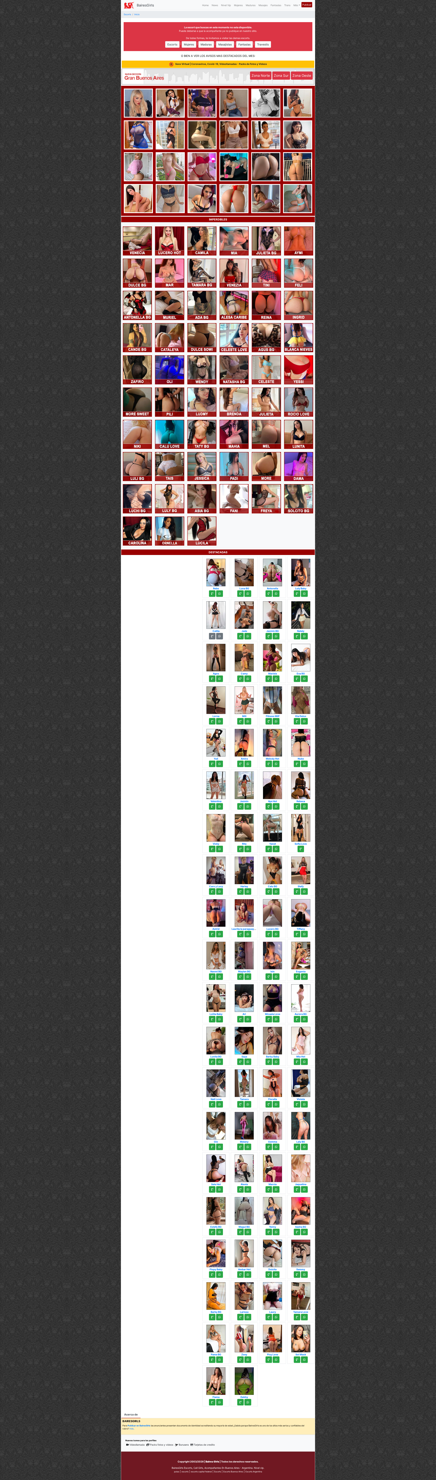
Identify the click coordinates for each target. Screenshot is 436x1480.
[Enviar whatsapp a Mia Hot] (304, 1062)
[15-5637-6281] (212, 678)
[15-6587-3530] (269, 849)
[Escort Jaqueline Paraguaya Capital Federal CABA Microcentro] (300, 1167)
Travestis (263, 44)
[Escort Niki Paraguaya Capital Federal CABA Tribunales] (137, 434)
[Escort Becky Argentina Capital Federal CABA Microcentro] (138, 198)
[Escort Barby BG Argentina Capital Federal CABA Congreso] (215, 1295)
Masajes (263, 5)
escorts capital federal (201, 1471)
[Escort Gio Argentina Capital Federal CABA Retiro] (215, 1124)
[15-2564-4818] (240, 678)
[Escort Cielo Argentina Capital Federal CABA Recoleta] (170, 102)
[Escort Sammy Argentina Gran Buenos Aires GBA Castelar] (300, 1252)
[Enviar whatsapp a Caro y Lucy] (219, 891)
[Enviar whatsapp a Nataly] (304, 636)
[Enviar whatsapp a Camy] (247, 678)
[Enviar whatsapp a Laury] (276, 1317)
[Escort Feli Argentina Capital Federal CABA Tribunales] (298, 273)
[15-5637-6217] (240, 1062)
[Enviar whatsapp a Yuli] (219, 764)
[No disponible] (212, 636)
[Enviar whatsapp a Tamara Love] (304, 1317)
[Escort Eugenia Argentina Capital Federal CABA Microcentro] (300, 954)
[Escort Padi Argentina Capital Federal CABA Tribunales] (234, 466)
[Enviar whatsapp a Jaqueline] (304, 1189)
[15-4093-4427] (212, 1359)
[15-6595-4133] (240, 1019)
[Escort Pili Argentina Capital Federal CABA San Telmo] (169, 401)
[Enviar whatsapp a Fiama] (219, 1402)
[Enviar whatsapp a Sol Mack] (304, 1359)
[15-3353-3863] (240, 593)
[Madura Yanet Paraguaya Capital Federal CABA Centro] (272, 827)
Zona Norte (261, 76)
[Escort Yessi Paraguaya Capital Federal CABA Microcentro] (298, 369)
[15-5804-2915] (269, 764)
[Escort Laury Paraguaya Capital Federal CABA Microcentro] (272, 1295)
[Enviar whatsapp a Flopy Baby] (219, 1274)
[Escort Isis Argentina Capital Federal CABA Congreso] (272, 954)
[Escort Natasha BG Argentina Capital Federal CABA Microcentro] (234, 369)
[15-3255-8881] (240, 1189)
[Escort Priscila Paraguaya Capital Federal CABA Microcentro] (138, 134)
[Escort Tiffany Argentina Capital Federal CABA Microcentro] (300, 912)
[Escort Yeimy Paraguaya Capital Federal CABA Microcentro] (272, 1210)
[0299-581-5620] (297, 1019)
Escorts (172, 44)
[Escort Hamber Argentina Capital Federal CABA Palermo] (202, 102)
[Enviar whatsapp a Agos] (219, 678)
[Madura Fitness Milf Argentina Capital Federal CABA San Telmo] (272, 699)
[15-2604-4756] (240, 764)
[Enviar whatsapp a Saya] (247, 1062)
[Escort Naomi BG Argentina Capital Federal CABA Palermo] (215, 954)
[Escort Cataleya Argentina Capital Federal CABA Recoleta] (169, 337)
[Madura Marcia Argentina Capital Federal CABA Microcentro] (272, 1167)
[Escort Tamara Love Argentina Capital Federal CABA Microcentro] (300, 1295)
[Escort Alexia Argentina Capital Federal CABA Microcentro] (244, 1167)
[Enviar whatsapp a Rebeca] (304, 806)
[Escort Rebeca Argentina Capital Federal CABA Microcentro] (300, 784)
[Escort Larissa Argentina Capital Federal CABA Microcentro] (244, 1295)
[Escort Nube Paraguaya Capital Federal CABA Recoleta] (300, 741)
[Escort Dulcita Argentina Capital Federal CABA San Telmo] (272, 1252)
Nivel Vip (226, 5)
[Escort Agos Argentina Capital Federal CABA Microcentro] (215, 656)
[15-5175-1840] (212, 1189)
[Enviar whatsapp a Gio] (219, 1147)
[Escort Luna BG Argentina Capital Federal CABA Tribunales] (244, 571)
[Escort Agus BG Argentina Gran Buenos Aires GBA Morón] (266, 337)
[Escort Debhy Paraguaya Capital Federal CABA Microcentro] (244, 1380)
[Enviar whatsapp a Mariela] (276, 678)
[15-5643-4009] (240, 806)
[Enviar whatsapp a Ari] (247, 1019)
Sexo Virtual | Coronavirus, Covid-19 (221, 63)
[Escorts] (129, 5)
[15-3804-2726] (212, 976)
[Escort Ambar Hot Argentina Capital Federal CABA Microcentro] (244, 1252)
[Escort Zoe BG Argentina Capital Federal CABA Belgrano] (265, 134)
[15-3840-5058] (297, 1274)
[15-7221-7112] (240, 976)
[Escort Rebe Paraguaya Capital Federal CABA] (215, 571)
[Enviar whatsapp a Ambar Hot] (247, 1274)
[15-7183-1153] (297, 678)
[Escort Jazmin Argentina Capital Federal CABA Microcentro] (244, 784)
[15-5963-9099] (269, 891)
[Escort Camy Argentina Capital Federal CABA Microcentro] (244, 656)
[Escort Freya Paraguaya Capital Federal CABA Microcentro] (266, 498)
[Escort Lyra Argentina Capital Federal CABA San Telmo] (297, 166)
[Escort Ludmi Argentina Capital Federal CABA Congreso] (201, 401)
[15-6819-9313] (212, 764)
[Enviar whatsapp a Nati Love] (219, 1104)
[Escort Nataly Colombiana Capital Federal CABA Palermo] (300, 614)
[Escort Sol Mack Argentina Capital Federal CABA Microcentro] (300, 1337)
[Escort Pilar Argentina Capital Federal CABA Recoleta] (297, 134)
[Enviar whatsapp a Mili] (247, 721)
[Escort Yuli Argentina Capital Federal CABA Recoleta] (215, 741)
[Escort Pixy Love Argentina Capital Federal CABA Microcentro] (272, 1337)
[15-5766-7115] (240, 1402)
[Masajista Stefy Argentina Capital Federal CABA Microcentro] (300, 869)
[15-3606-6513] (269, 1104)
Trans (287, 5)
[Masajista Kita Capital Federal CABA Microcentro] (170, 134)
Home (205, 5)
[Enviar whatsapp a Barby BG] (219, 1317)
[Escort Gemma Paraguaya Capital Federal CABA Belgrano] (272, 1124)
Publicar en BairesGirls (139, 1425)
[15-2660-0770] (212, 721)
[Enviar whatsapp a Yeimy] (276, 1232)
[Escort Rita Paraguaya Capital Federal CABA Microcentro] (244, 827)
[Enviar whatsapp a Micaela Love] (276, 1019)
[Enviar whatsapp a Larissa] (247, 1317)
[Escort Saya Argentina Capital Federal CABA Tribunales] (244, 1039)
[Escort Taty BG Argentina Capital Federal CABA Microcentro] (201, 434)
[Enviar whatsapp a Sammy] (304, 1274)
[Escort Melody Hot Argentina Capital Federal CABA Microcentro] (272, 741)
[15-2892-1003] (269, 1232)
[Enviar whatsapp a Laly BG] (304, 1147)
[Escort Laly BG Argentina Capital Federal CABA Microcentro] (300, 1124)
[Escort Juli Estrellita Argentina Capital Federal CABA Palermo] (202, 134)
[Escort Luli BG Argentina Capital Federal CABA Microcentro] (137, 466)
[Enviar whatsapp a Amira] (247, 764)
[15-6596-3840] (269, 1147)
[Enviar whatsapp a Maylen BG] (247, 976)
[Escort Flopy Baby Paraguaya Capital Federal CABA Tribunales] (215, 1252)
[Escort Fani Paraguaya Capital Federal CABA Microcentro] (234, 498)
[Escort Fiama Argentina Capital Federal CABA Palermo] (215, 1380)
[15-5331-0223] (297, 1147)
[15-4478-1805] (240, 849)
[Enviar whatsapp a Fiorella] (276, 1104)
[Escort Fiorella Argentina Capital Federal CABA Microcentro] (272, 1082)
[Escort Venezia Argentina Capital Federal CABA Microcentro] (234, 273)
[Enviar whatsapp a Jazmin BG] (276, 636)
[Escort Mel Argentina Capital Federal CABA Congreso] (266, 434)
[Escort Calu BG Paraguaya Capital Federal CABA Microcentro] (272, 869)
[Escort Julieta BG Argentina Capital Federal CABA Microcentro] (266, 240)
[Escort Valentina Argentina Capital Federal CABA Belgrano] (215, 784)
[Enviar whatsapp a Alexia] (247, 1189)
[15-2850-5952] (301, 849)
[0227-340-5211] (297, 1317)
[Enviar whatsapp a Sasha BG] (304, 1232)
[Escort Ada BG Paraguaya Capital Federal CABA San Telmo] (201, 305)
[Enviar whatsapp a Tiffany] (304, 934)
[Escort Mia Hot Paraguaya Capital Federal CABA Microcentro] (300, 1039)
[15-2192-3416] (240, 891)
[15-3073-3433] (297, 891)
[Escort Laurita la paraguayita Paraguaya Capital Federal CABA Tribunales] (244, 912)
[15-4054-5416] (297, 1062)
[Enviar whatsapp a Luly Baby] (304, 593)
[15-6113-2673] (212, 1317)
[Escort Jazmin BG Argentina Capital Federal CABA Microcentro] (272, 614)
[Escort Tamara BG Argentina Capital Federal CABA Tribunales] (201, 273)
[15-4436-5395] (297, 1189)
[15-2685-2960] (269, 934)
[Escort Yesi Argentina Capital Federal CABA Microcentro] (297, 198)
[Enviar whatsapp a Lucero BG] (276, 934)
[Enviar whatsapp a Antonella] (276, 593)
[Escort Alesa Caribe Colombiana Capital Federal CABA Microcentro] (234, 305)
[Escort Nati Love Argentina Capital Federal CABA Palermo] (215, 1082)
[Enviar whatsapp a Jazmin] (247, 806)
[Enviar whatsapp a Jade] (247, 636)
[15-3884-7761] (212, 806)
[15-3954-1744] (297, 1104)
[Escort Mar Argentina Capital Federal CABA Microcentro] (169, 273)
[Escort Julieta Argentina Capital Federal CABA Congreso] (266, 401)
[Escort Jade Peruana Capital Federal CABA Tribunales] (244, 614)
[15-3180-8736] (240, 1104)
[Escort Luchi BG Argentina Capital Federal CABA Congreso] (137, 498)
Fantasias (244, 44)
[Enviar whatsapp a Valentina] (219, 806)
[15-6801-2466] (212, 1232)
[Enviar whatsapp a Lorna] (219, 721)
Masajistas (225, 44)
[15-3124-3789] (269, 1317)
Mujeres (238, 5)
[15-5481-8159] (297, 1232)
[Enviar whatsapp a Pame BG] (219, 1359)
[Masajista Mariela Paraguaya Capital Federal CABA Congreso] (272, 656)
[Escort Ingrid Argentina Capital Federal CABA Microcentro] (298, 305)
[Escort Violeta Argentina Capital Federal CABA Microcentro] (300, 1082)
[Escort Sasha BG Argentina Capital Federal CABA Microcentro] (300, 1210)
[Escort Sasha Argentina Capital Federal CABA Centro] (202, 198)
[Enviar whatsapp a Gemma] (276, 1147)
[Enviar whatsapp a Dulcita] (276, 1274)
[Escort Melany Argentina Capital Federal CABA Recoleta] (244, 1124)
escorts (185, 1471)
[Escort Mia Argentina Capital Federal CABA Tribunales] (234, 240)
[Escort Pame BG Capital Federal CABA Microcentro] (215, 1337)
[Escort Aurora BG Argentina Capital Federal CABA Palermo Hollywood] (300, 997)
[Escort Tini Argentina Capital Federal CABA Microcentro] (266, 273)
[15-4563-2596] (212, 593)
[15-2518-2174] (212, 1104)
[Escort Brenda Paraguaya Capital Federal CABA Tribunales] (234, 401)
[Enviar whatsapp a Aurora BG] (304, 1019)
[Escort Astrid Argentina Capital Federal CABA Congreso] (215, 912)
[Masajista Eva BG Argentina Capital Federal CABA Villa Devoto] (300, 656)
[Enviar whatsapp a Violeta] (304, 1104)
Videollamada (137, 1444)
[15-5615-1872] (240, 1147)
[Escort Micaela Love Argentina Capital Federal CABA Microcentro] (272, 997)
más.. (132, 1428)
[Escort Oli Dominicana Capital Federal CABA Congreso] (169, 369)
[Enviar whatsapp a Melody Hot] (276, 764)
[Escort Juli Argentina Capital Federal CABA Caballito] (170, 198)
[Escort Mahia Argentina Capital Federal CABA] (234, 434)
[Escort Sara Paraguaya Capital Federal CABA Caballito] (265, 198)
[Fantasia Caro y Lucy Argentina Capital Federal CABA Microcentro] (215, 869)
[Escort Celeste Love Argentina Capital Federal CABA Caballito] (234, 337)
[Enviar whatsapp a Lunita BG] (219, 1062)
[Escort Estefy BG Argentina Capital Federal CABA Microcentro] (215, 1210)
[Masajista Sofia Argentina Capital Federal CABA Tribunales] (233, 102)
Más (295, 5)
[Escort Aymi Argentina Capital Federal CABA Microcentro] (298, 240)
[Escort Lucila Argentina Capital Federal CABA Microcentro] (201, 530)
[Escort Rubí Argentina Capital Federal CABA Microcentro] (233, 166)
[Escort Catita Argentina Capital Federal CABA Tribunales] (215, 614)
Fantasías (276, 5)
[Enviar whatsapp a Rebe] (219, 593)
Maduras (250, 5)
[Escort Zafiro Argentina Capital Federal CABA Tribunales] (137, 369)
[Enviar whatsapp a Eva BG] (304, 678)
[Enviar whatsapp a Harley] (247, 891)
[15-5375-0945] (269, 1189)
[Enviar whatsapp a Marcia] (276, 1189)
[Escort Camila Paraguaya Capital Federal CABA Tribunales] (201, 240)
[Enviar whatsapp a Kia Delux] (304, 721)
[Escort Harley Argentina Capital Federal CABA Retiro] (244, 869)
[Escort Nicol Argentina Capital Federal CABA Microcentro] (138, 166)
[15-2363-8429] (269, 593)
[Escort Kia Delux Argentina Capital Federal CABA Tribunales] (300, 699)
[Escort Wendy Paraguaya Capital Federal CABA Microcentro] (201, 369)
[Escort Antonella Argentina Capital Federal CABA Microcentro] (272, 571)
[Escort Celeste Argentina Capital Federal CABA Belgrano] (266, 369)
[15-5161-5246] (297, 636)
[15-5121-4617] (269, 806)
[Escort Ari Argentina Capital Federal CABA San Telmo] (244, 997)
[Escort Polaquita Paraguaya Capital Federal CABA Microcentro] (170, 166)
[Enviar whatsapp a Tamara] (247, 1104)
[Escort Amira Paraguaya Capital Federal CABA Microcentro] (244, 741)
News (215, 5)
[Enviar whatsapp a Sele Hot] (219, 1189)
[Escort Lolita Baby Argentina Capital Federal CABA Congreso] (215, 997)
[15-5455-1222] (269, 1274)
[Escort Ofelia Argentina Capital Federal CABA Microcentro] (138, 102)
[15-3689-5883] (297, 1359)
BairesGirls (145, 5)
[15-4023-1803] (212, 891)
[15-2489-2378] (240, 1317)
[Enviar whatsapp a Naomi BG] (219, 976)
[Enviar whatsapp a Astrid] (219, 934)
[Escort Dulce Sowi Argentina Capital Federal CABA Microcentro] (201, 337)
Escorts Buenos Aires (233, 1471)
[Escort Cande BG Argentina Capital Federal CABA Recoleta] (137, 337)
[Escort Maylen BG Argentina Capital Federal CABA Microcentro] (244, 954)
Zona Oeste (301, 76)
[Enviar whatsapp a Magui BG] (247, 1232)
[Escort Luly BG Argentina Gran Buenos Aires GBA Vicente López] (169, 498)
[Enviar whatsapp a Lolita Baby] (219, 1019)
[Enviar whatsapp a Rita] (247, 849)
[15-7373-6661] (269, 721)
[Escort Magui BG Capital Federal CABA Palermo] (244, 1210)
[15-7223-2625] (240, 636)
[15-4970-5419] (212, 1274)
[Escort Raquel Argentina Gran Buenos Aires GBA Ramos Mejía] (265, 102)
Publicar (306, 4)
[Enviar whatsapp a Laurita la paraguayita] (247, 934)
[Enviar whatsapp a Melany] (247, 1147)
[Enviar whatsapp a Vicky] (219, 849)
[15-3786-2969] (297, 721)
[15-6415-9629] (297, 764)
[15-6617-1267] (269, 1359)
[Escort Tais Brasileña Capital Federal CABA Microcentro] (169, 466)
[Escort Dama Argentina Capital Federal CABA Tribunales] (298, 466)
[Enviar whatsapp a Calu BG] (276, 891)
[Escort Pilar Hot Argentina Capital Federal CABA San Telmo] (202, 166)
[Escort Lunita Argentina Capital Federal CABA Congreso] (298, 434)
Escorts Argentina (253, 1471)
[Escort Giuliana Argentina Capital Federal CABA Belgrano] (297, 102)
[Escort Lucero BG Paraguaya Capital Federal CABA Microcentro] (272, 912)
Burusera (184, 1444)
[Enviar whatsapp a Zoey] (247, 1359)
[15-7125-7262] (212, 1402)
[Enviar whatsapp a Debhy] (247, 1402)
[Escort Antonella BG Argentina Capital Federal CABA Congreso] (137, 305)
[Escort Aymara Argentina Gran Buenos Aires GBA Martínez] (233, 198)
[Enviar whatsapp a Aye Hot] (276, 806)
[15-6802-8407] (212, 849)
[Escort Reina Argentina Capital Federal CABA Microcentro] (266, 305)
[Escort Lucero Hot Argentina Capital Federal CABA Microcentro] (169, 240)
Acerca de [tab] (131, 1414)
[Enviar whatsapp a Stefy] (304, 891)
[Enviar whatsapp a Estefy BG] (219, 1232)
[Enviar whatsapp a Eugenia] (304, 976)
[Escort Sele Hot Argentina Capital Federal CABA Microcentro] (215, 1167)
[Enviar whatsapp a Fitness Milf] (276, 721)
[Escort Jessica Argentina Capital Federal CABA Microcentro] (201, 466)
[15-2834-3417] (269, 678)
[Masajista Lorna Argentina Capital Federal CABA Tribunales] (215, 699)
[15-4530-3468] (240, 934)
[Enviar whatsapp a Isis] (276, 976)
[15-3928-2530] (297, 593)
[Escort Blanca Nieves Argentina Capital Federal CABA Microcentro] (298, 337)
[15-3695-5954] (240, 721)
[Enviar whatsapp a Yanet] (276, 849)
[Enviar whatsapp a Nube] (304, 764)
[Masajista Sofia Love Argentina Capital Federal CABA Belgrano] (300, 827)
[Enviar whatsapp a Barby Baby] (276, 1062)
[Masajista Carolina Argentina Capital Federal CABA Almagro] (137, 530)
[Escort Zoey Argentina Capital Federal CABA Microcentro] (244, 1337)
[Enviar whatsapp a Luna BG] (247, 593)
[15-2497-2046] (297, 934)
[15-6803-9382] (297, 976)
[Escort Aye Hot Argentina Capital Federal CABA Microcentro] (272, 784)
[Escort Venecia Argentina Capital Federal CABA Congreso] (137, 240)
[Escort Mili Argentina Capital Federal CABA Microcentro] (244, 699)
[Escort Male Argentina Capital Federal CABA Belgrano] (233, 134)
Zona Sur (281, 76)
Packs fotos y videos (161, 1444)
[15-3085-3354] (269, 1019)
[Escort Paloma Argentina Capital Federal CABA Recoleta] (265, 166)
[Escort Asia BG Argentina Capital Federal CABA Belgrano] (201, 498)
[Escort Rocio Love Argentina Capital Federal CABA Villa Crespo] (298, 401)
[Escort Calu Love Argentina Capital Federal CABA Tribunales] (169, 434)
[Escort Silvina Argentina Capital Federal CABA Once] (266, 466)
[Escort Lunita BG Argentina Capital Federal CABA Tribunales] (215, 1039)
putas (176, 1471)
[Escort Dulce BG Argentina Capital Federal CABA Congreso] (137, 273)
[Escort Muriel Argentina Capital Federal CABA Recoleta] (169, 305)
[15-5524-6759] (269, 636)
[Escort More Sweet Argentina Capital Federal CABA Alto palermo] (137, 401)
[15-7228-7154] (240, 1359)
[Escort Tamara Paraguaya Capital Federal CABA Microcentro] (244, 1082)
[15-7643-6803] (212, 934)
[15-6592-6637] (240, 1274)
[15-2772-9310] (269, 976)
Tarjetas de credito (204, 1444)
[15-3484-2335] (212, 1147)
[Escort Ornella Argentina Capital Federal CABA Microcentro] (169, 530)
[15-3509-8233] (240, 1232)
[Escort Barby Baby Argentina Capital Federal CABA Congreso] (272, 1039)
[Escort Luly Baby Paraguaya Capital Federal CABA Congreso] (300, 571)
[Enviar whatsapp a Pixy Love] (276, 1359)
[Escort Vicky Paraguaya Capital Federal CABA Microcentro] (215, 827)
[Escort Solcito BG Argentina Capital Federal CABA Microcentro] (298, 498)
